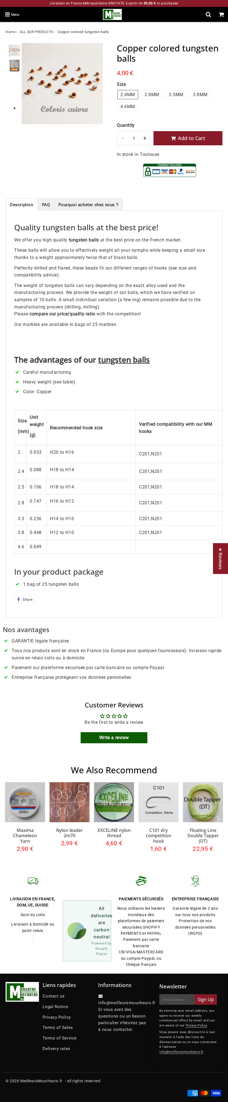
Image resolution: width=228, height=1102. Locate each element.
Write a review (114, 737)
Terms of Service (60, 1038)
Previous (28, 83)
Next (96, 83)
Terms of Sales (58, 1027)
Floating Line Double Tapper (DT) (203, 835)
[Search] (208, 14)
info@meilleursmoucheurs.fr (181, 1052)
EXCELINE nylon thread (114, 833)
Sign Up (206, 999)
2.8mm (152, 94)
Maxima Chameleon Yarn (25, 835)
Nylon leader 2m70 (69, 833)
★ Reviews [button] (220, 559)
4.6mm (127, 106)
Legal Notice (55, 1006)
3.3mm (176, 94)
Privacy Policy (57, 1017)
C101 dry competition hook (158, 835)
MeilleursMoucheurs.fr (41, 1081)
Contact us (54, 996)
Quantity (126, 125)
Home (10, 32)
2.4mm (127, 94)
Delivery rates (56, 1048)
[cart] (221, 14)
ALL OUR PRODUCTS (36, 32)
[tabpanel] (14, 50)
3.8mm (200, 94)
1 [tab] (14, 108)
